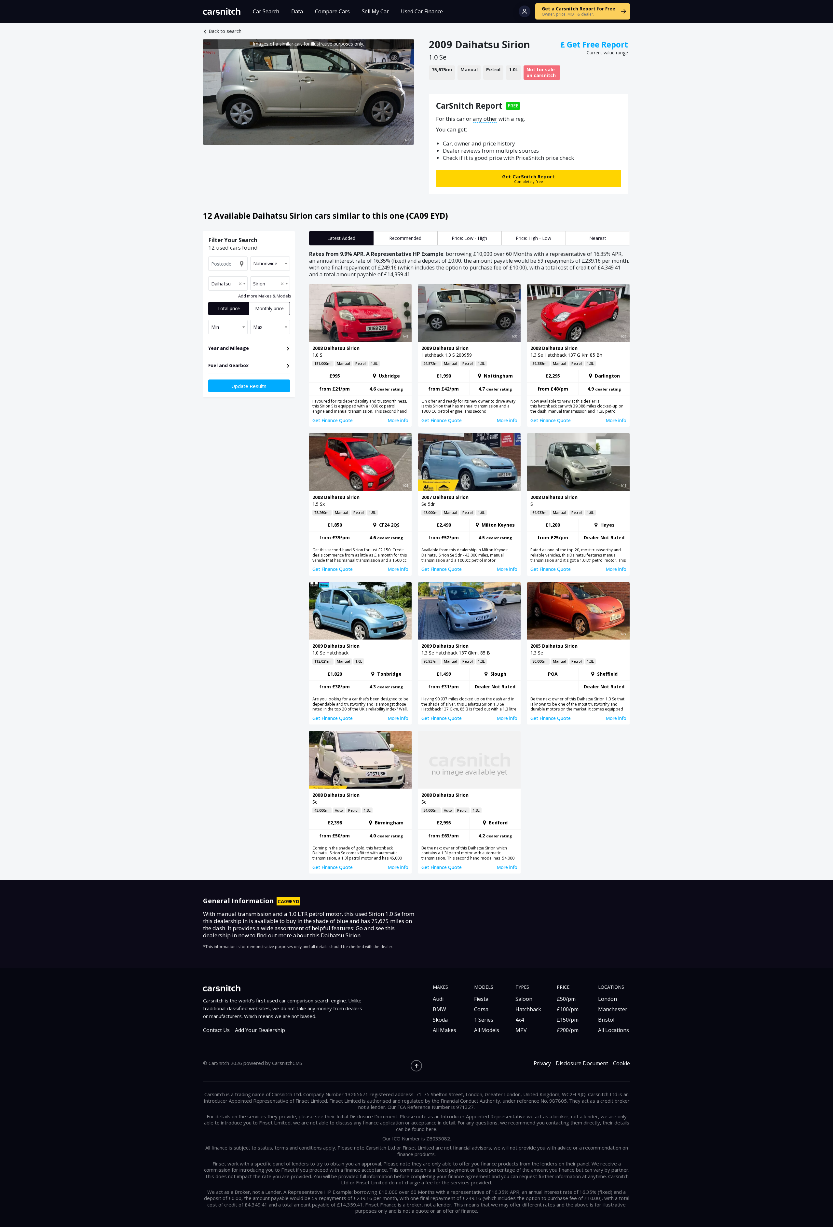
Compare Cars (332, 11)
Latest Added (341, 238)
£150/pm (568, 1019)
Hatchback (528, 1009)
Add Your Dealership (260, 1030)
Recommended (405, 238)
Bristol (606, 1019)
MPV (521, 1030)
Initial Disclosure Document (366, 1116)
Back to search (225, 31)
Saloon (523, 998)
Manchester (612, 1009)
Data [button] (297, 11)
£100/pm (568, 1009)
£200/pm (568, 1030)
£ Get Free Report (594, 44)
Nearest (597, 238)
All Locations (613, 1030)
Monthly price (269, 308)
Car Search (266, 11)
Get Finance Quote (332, 420)
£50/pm (566, 998)
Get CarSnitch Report (528, 178)
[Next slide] (402, 92)
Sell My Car (375, 11)
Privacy (542, 1063)
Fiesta (481, 998)
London (607, 998)
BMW (439, 1009)
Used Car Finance (422, 11)
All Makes (444, 1030)
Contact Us (216, 1030)
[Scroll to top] (416, 1065)
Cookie (621, 1063)
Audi (438, 998)
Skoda (440, 1019)
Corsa (481, 1009)
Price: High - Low (533, 238)
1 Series (483, 1019)
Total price (228, 308)
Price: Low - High (469, 238)
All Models (486, 1030)
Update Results (248, 386)
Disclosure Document (582, 1063)
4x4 (519, 1019)
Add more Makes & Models (264, 296)
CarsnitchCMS (287, 1063)
